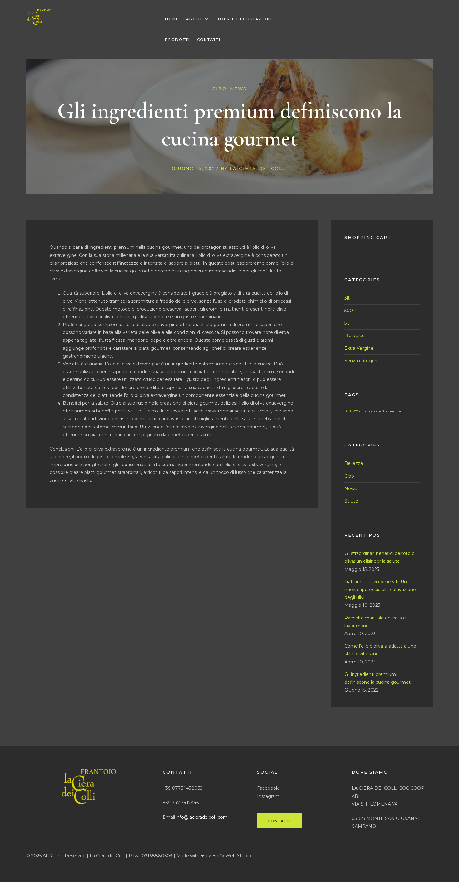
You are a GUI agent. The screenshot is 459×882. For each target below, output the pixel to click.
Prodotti (177, 39)
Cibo (219, 88)
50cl (347, 411)
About (194, 19)
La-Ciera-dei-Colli (259, 168)
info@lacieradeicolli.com (202, 817)
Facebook (268, 788)
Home (172, 19)
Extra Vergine (358, 348)
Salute (351, 501)
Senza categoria (362, 361)
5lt (346, 323)
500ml (351, 310)
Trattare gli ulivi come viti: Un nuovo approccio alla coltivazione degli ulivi (380, 589)
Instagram (268, 796)
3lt (347, 298)
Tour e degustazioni (244, 19)
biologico (370, 411)
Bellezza (353, 463)
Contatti (208, 39)
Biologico (354, 335)
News (238, 88)
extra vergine (390, 411)
